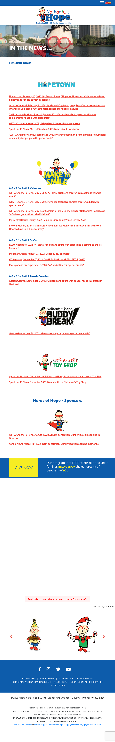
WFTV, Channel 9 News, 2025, (44, 123)
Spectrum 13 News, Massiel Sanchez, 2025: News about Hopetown (44, 129)
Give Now (24, 467)
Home (12, 63)
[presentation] (11, 636)
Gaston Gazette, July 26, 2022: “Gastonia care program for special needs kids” (49, 333)
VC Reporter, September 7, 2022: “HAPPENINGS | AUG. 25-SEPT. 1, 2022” (47, 259)
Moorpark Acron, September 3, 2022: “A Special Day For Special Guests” (46, 265)
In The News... (24, 63)
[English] (106, 2)
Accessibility (58, 685)
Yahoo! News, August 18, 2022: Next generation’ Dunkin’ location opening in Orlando (54, 443)
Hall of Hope (60, 682)
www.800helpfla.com (23, 724)
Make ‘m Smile (66, 678)
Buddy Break (29, 678)
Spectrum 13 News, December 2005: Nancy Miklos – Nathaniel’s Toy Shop (47, 382)
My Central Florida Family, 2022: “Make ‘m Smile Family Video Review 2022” (47, 220)
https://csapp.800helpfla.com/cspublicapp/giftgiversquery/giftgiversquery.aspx (67, 724)
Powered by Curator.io (103, 606)
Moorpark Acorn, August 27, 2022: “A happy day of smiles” (39, 253)
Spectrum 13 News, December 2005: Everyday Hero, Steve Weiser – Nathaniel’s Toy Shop (55, 376)
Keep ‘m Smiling (85, 678)
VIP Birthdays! (47, 678)
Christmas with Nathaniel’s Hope (31, 682)
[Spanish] (109, 2)
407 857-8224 (97, 697)
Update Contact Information (87, 682)
